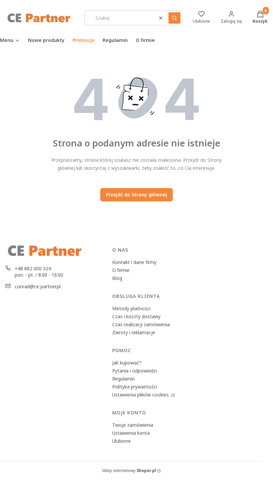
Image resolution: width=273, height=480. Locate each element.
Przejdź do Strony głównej (136, 194)
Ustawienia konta (131, 433)
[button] (174, 18)
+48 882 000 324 (33, 268)
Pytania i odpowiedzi (134, 370)
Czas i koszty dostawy (136, 316)
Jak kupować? (126, 363)
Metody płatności (131, 308)
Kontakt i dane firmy (134, 262)
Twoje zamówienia (132, 425)
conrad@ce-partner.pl (38, 286)
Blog (117, 278)
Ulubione (121, 441)
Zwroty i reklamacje (133, 332)
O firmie (121, 270)
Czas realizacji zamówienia (141, 324)
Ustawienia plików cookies (141, 394)
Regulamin (123, 378)
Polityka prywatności (134, 386)
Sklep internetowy (129, 470)
